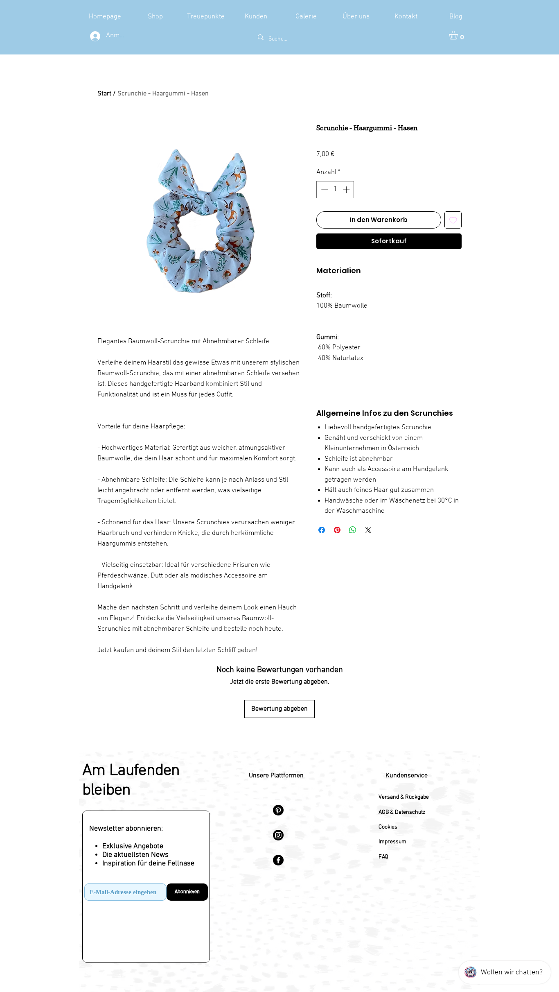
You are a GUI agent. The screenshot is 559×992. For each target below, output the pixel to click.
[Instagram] (278, 835)
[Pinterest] (278, 810)
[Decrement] (324, 189)
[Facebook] (278, 860)
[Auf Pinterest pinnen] (337, 530)
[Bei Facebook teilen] (322, 530)
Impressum (392, 841)
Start (104, 94)
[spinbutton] (335, 189)
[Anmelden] (94, 36)
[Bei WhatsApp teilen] (353, 530)
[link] (458, 35)
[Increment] (347, 189)
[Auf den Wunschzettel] (453, 220)
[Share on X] (368, 530)
